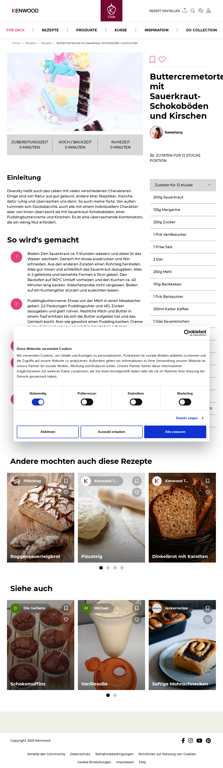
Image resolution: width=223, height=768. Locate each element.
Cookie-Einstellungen (94, 762)
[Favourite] (66, 481)
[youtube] (199, 740)
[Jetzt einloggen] (208, 10)
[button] (183, 185)
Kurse (121, 30)
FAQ (142, 762)
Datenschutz (80, 754)
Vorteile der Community (46, 754)
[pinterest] (208, 740)
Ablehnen (48, 432)
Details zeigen (187, 418)
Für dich (15, 30)
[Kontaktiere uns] (202, 10)
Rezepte (50, 30)
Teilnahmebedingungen (114, 754)
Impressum (125, 762)
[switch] (87, 401)
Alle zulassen (175, 432)
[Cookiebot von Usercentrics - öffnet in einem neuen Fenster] (187, 333)
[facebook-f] (183, 740)
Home (16, 43)
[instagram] (191, 740)
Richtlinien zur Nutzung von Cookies (167, 754)
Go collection (201, 30)
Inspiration (157, 30)
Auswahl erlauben (111, 432)
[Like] (66, 492)
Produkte (86, 30)
